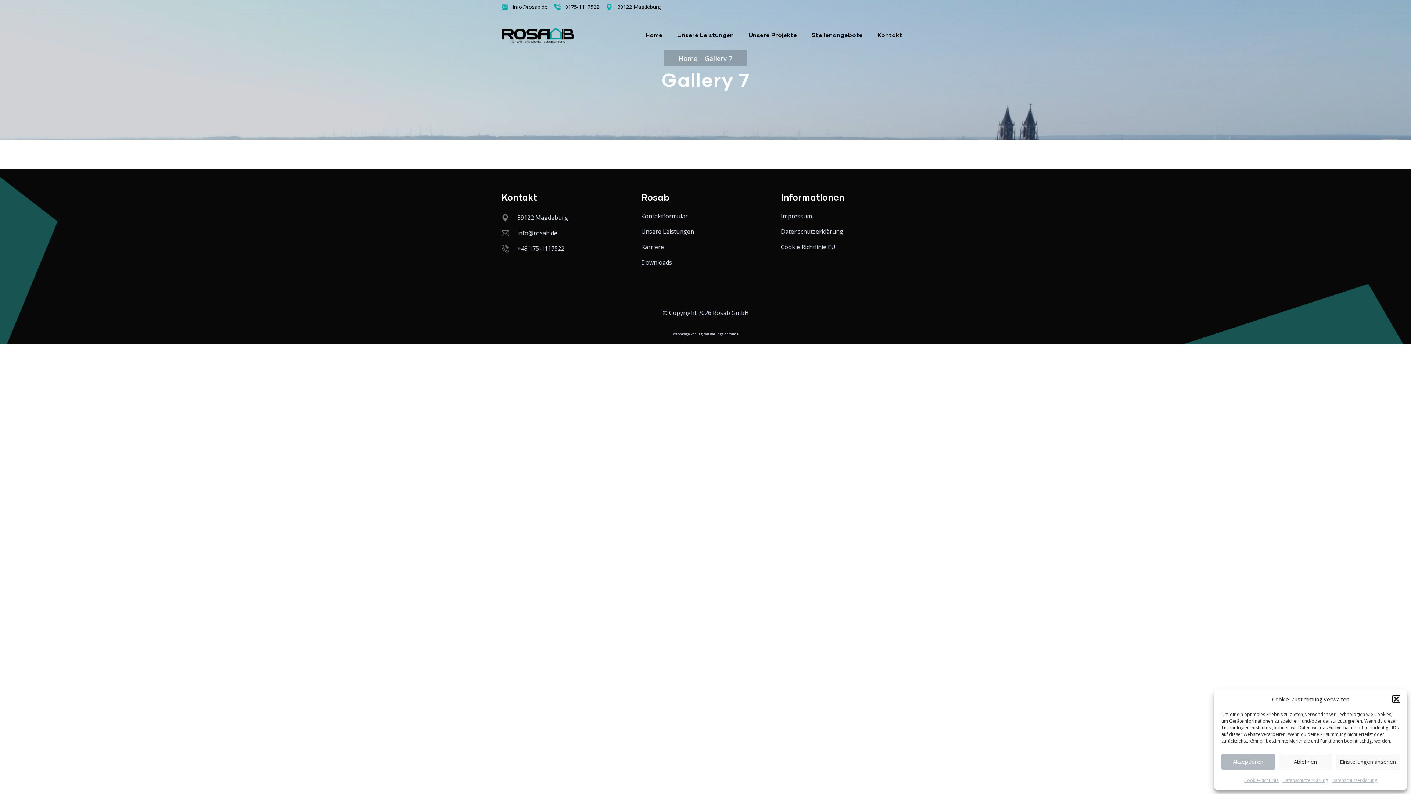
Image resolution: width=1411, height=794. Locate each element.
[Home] (538, 35)
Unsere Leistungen (705, 34)
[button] (1396, 699)
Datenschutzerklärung (1305, 780)
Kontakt (889, 34)
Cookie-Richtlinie (1261, 780)
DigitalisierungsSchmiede (718, 334)
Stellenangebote (837, 34)
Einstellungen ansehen (1368, 761)
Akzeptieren (1248, 761)
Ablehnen (1305, 761)
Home (654, 34)
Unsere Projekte (772, 34)
